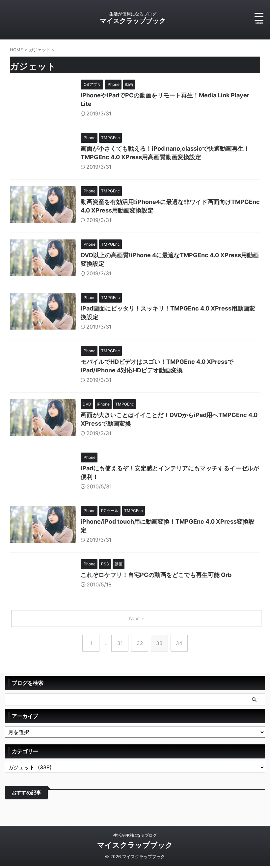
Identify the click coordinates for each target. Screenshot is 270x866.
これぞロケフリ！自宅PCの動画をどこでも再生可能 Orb (156, 574)
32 (140, 643)
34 (179, 643)
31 (120, 643)
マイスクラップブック (133, 21)
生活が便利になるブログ (135, 835)
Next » (136, 618)
